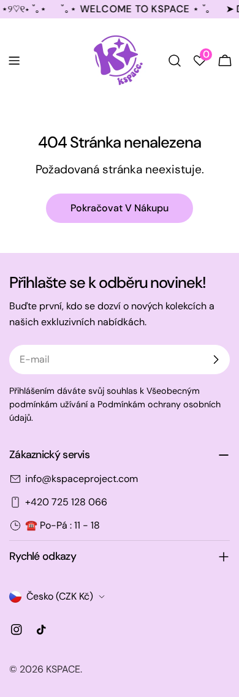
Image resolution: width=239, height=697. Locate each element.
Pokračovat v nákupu (119, 208)
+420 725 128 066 (66, 501)
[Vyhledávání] (174, 60)
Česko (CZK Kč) (59, 596)
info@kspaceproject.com (81, 478)
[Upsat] (216, 359)
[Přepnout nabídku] (14, 60)
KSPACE (63, 669)
